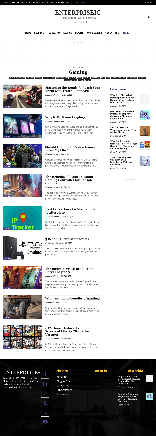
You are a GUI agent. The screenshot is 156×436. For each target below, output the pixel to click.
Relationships (71, 80)
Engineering (49, 78)
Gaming (86, 78)
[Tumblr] (45, 403)
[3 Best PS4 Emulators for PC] (22, 247)
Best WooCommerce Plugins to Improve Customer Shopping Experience (122, 115)
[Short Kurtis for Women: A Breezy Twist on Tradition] (145, 131)
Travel (88, 80)
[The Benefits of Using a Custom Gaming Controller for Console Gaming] (22, 185)
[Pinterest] (45, 394)
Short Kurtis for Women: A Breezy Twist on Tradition (123, 130)
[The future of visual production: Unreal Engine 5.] (22, 277)
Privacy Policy (64, 390)
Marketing (131, 78)
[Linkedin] (45, 384)
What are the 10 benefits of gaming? (72, 298)
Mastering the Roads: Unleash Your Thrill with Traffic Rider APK (72, 89)
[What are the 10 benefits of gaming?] (22, 307)
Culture (30, 78)
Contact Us (63, 385)
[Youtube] (45, 422)
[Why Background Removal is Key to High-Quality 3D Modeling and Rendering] (145, 145)
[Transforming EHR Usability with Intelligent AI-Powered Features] (145, 161)
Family (72, 78)
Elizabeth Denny (51, 95)
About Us (62, 377)
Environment (62, 78)
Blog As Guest (65, 381)
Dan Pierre (49, 243)
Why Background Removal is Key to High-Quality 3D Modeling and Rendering (124, 145)
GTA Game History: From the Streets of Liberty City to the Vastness (67, 331)
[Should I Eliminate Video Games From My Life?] (22, 156)
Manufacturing (118, 78)
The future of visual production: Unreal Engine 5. (69, 270)
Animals (13, 78)
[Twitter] (45, 413)
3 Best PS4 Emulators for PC (67, 239)
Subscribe (62, 394)
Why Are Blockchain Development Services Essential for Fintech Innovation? (123, 99)
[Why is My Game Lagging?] (22, 126)
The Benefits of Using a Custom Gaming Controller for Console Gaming (69, 180)
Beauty (22, 78)
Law (103, 78)
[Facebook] (45, 375)
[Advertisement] (78, 51)
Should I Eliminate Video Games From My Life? (70, 148)
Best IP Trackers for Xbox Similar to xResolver (71, 211)
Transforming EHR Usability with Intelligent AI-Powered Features (123, 161)
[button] (149, 17)
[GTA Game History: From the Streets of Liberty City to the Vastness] (22, 337)
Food (79, 78)
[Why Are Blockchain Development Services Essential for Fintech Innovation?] (145, 99)
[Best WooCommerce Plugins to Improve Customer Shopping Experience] (145, 115)
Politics (141, 78)
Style (81, 80)
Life (108, 78)
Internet (95, 78)
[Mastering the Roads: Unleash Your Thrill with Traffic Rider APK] (22, 96)
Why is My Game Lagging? (65, 117)
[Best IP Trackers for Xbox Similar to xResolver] (22, 218)
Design (39, 78)
